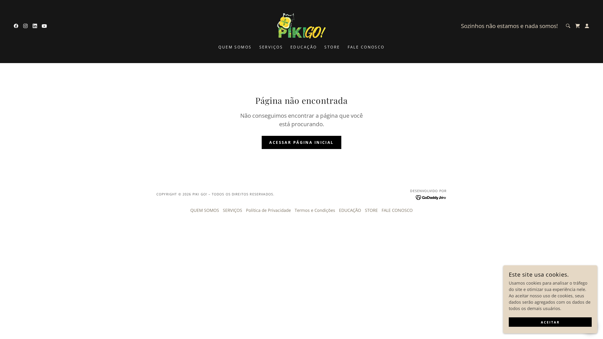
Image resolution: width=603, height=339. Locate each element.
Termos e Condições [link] (315, 210)
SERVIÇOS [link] (271, 47)
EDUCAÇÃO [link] (303, 47)
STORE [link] (332, 47)
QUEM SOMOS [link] (235, 47)
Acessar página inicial (301, 142)
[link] (16, 26)
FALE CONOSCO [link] (366, 47)
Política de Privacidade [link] (268, 210)
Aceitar (550, 322)
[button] (587, 26)
